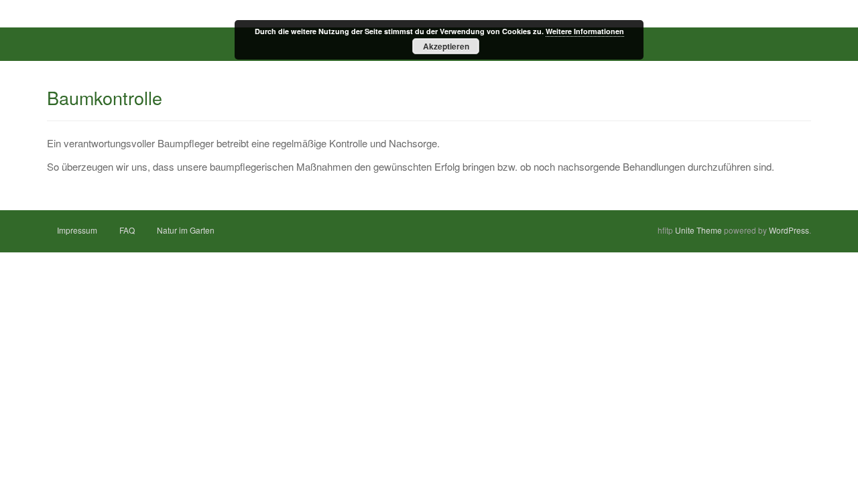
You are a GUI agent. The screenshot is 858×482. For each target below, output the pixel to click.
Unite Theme (698, 230)
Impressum (77, 230)
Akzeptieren (446, 46)
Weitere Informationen (585, 31)
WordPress (789, 230)
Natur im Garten (185, 230)
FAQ (127, 230)
